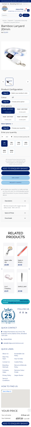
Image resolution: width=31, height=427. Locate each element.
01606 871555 (24, 300)
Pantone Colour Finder (19, 371)
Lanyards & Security (21, 20)
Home (4, 20)
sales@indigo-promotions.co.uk (15, 11)
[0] (25, 10)
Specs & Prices (9, 213)
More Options (6, 124)
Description (8, 201)
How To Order (18, 359)
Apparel (10, 20)
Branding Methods (16, 4)
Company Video (5, 371)
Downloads (8, 218)
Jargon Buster (18, 375)
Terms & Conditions (5, 379)
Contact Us (5, 4)
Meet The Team (5, 358)
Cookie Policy (18, 362)
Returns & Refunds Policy (20, 366)
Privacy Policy (6, 375)
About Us (5, 353)
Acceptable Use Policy (19, 354)
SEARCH (26, 15)
